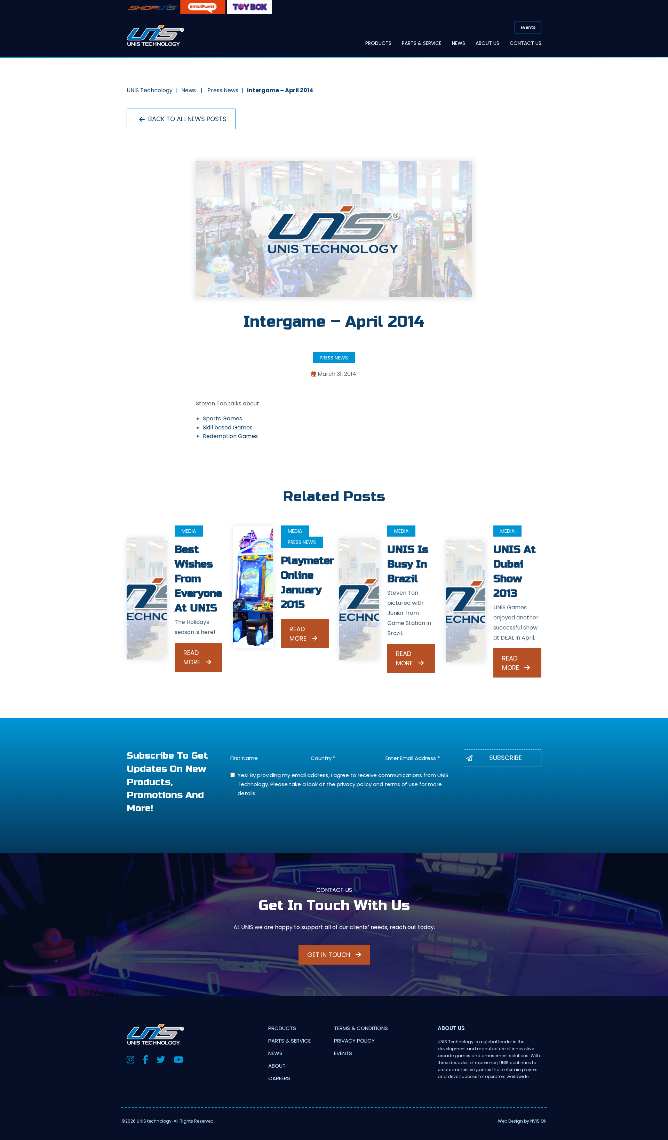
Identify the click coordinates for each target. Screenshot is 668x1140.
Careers (279, 1078)
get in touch (329, 954)
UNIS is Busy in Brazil (407, 564)
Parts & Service (422, 43)
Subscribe (505, 757)
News (458, 43)
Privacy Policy (354, 1040)
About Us (487, 43)
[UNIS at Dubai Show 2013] (466, 601)
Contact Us (525, 43)
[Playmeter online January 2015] (253, 587)
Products (378, 43)
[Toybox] (249, 7)
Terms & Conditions (361, 1028)
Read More (192, 657)
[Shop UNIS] (153, 6)
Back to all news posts (186, 118)
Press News (334, 357)
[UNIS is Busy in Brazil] (359, 599)
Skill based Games (228, 427)
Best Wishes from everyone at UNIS (198, 578)
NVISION (538, 1121)
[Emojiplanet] (202, 7)
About (277, 1065)
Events (527, 27)
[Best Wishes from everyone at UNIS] (147, 598)
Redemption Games (230, 436)
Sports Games (222, 418)
